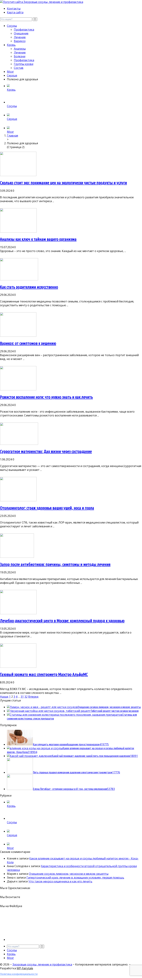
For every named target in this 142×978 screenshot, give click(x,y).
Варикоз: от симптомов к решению (28, 343)
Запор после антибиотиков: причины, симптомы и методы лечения (55, 564)
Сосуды (12, 26)
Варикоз (19, 41)
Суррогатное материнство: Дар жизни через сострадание (46, 451)
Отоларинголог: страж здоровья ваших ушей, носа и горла (47, 508)
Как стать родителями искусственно (29, 287)
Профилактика (24, 29)
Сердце (12, 75)
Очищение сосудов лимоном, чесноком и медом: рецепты (68, 874)
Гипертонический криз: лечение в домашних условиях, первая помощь (75, 877)
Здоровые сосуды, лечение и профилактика (42, 964)
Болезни (19, 56)
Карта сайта (15, 12)
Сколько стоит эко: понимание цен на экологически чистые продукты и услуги (63, 182)
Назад (4, 697)
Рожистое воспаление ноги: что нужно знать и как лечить (46, 397)
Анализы (20, 49)
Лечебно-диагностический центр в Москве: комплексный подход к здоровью (62, 620)
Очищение (21, 33)
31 (22, 697)
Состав (18, 68)
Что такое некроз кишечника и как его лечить (60, 881)
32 (26, 697)
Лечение (20, 37)
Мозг (10, 72)
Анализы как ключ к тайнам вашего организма (38, 239)
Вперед (33, 697)
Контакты (13, 8)
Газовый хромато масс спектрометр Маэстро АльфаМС (44, 674)
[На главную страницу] (71, 2)
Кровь (11, 45)
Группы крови (23, 64)
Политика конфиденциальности (19, 974)
